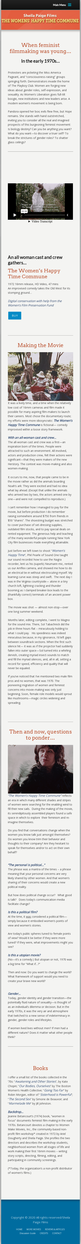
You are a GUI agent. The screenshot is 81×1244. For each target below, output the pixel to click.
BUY (15, 315)
